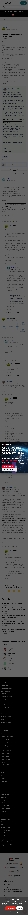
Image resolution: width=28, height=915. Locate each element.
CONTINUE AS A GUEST (10, 469)
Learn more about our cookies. (19, 904)
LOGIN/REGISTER (8, 466)
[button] (14, 912)
